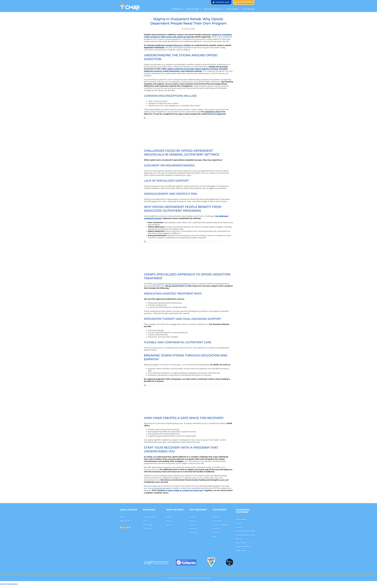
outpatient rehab (212, 112)
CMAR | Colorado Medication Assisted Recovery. (186, 578)
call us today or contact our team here (185, 490)
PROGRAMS (176, 9)
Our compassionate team (159, 488)
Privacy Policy (206, 578)
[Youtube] (127, 527)
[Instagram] (124, 527)
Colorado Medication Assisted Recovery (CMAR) (168, 45)
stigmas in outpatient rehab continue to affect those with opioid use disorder (188, 36)
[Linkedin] (130, 527)
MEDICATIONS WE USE (212, 9)
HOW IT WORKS (232, 9)
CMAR (149, 457)
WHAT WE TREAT (192, 9)
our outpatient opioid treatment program (171, 284)
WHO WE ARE (248, 9)
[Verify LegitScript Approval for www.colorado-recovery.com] (229, 565)
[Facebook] (121, 527)
